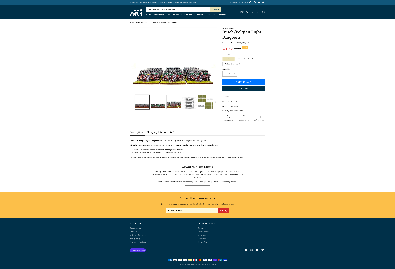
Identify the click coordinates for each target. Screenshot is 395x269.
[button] (159, 14)
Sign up (223, 210)
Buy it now (244, 88)
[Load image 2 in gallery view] (158, 102)
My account (202, 235)
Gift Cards (202, 238)
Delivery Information (138, 235)
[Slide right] (215, 102)
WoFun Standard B (232, 64)
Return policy (203, 231)
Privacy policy (135, 238)
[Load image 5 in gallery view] (205, 102)
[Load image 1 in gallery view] (142, 102)
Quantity (226, 69)
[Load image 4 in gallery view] (189, 102)
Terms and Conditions (138, 242)
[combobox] (183, 9)
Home (132, 22)
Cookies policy (135, 228)
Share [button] (227, 96)
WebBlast (213, 264)
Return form (203, 242)
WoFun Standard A (245, 59)
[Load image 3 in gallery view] (173, 102)
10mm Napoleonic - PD (145, 22)
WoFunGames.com (190, 264)
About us (133, 231)
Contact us (202, 228)
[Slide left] (132, 102)
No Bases (228, 59)
